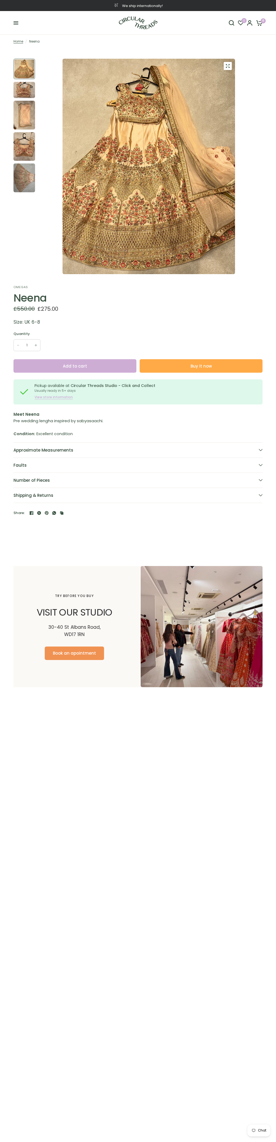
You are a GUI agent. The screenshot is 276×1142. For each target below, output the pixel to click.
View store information (53, 397)
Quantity (21, 333)
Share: (19, 513)
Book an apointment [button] (74, 653)
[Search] (231, 23)
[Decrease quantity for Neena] (18, 345)
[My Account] (249, 23)
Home (18, 41)
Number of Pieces (31, 480)
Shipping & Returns (33, 495)
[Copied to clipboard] (61, 513)
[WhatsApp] (54, 513)
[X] (39, 513)
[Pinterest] (46, 513)
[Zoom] (228, 66)
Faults (20, 465)
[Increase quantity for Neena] (36, 345)
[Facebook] (31, 513)
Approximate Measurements (43, 450)
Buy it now (201, 366)
